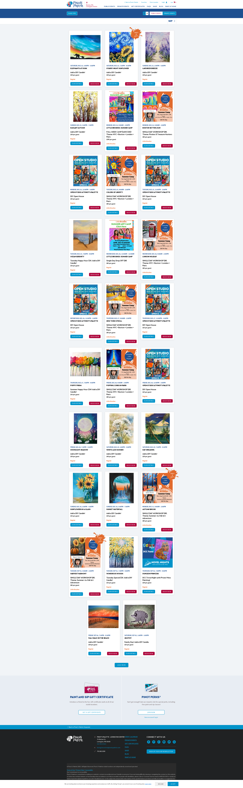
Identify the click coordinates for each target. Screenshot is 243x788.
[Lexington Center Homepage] (75, 4)
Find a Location (154, 2)
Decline (161, 784)
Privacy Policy (80, 770)
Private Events (123, 7)
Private (169, 13)
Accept (173, 784)
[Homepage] (80, 739)
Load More (121, 665)
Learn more (148, 784)
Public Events (109, 7)
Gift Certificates (138, 7)
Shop (155, 7)
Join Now (151, 712)
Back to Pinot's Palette (132, 2)
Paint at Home (170, 7)
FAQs (149, 7)
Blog (161, 7)
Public (156, 13)
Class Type (72, 13)
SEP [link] (170, 21)
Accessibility (89, 770)
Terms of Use (71, 770)
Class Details (76, 84)
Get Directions (101, 744)
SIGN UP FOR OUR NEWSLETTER (161, 751)
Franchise (144, 2)
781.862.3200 (101, 751)
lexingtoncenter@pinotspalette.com (108, 747)
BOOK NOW (95, 84)
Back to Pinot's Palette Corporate (79, 727)
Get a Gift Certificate (92, 712)
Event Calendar (131, 737)
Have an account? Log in (151, 717)
